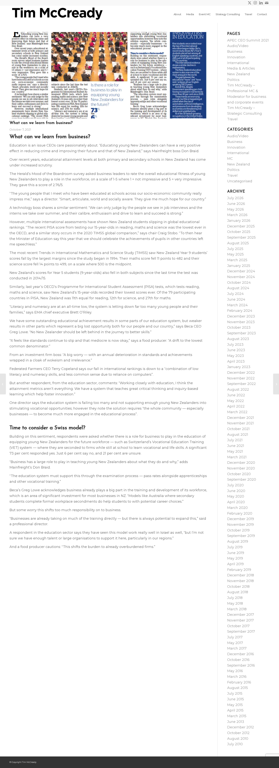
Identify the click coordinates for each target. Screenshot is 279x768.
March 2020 (237, 508)
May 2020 (235, 496)
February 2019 (239, 570)
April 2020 (236, 502)
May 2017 (235, 643)
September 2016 (241, 665)
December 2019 (240, 519)
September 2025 (241, 237)
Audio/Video (237, 46)
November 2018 (240, 581)
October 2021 (238, 429)
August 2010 (237, 739)
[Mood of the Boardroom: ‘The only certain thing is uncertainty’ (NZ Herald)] (3, 384)
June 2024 (236, 299)
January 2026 (238, 221)
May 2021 (235, 451)
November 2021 (240, 423)
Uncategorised (239, 181)
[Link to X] (249, 3)
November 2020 (241, 468)
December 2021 (240, 418)
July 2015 (234, 693)
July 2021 (235, 440)
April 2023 (236, 361)
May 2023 (235, 356)
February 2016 (239, 682)
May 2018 (235, 603)
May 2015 (235, 705)
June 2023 (236, 350)
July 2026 (235, 198)
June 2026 (236, 204)
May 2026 (235, 209)
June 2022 (236, 395)
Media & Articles (241, 68)
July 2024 (235, 294)
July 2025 (235, 249)
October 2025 (238, 232)
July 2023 (235, 344)
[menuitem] (177, 14)
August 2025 (238, 243)
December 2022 (241, 373)
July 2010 (235, 744)
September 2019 (241, 536)
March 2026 (237, 215)
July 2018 (235, 598)
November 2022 (241, 378)
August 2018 (237, 592)
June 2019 (235, 553)
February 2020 (239, 513)
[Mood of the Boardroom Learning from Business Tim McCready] (108, 75)
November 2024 (241, 277)
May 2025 (235, 254)
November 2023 (241, 322)
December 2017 (240, 615)
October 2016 (238, 660)
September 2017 (241, 631)
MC (230, 159)
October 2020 (239, 474)
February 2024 (239, 311)
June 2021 (235, 446)
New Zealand (238, 74)
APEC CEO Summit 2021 (248, 40)
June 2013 (235, 722)
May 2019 (235, 558)
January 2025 (238, 266)
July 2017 (235, 637)
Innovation (236, 57)
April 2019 (235, 564)
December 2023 (241, 316)
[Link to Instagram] (255, 3)
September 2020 (241, 479)
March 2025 (237, 260)
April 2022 (236, 406)
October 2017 (238, 626)
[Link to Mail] (267, 3)
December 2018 (240, 575)
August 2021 (237, 435)
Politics (233, 80)
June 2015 (235, 699)
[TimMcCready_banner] (56, 14)
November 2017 (240, 620)
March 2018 (237, 609)
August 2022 (238, 389)
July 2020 (235, 485)
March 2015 (236, 716)
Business (234, 51)
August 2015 (237, 688)
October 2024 (239, 283)
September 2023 (241, 333)
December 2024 (241, 271)
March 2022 (237, 412)
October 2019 (238, 530)
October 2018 (238, 587)
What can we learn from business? (41, 123)
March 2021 (237, 457)
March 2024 (237, 305)
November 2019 (240, 525)
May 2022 (235, 401)
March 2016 (237, 677)
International (238, 63)
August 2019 (237, 541)
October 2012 (238, 733)
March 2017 (237, 648)
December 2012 (240, 727)
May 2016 (235, 671)
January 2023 (238, 367)
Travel (232, 119)
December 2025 (241, 226)
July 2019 (235, 547)
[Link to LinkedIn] (261, 3)
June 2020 (236, 491)
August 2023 (238, 339)
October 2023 (239, 327)
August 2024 (238, 288)
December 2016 (240, 654)
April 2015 (235, 710)
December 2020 (241, 463)
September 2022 (241, 384)
